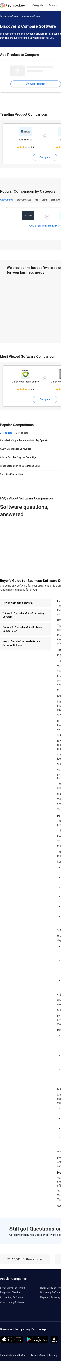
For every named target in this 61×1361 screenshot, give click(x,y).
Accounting (6, 199)
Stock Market (24, 199)
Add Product (37, 83)
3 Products (22, 432)
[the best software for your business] (12, 6)
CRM (44, 199)
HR (36, 199)
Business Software (9, 16)
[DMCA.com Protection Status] (54, 1342)
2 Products (6, 432)
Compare (45, 157)
